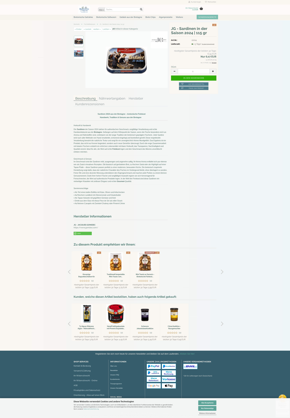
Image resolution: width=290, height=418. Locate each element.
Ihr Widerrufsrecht (82, 375)
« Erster (78, 29)
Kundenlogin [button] (195, 2)
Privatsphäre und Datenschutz (87, 390)
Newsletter (114, 370)
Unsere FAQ (114, 375)
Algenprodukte (165, 17)
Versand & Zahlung (82, 371)
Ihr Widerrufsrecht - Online (85, 380)
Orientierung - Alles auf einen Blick (89, 395)
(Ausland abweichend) (208, 44)
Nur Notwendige (207, 408)
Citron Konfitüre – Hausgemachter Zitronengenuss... (174, 327)
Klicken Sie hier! (187, 354)
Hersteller (136, 98)
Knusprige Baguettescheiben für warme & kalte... (86, 275)
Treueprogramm (116, 384)
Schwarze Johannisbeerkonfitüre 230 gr (145, 327)
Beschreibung (85, 98)
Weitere (179, 17)
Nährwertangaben (112, 98)
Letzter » (107, 29)
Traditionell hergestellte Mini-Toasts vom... (116, 275)
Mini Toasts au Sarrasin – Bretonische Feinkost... (145, 275)
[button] (83, 233)
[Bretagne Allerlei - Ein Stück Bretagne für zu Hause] (84, 10)
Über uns (113, 366)
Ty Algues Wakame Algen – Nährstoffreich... (86, 327)
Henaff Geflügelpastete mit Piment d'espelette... (116, 327)
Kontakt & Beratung (82, 366)
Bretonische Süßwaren (106, 17)
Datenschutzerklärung (91, 409)
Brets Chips (150, 17)
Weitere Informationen (207, 413)
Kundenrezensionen (89, 104)
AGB (75, 385)
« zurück (87, 29)
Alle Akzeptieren (207, 403)
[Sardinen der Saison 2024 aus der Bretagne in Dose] (126, 59)
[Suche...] (141, 9)
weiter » (97, 29)
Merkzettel (211, 2)
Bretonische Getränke (83, 17)
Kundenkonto (115, 379)
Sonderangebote (207, 17)
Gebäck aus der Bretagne (131, 17)
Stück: (173, 67)
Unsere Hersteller (116, 388)
